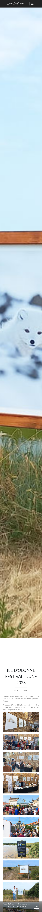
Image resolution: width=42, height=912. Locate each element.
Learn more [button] (7, 909)
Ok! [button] (37, 906)
